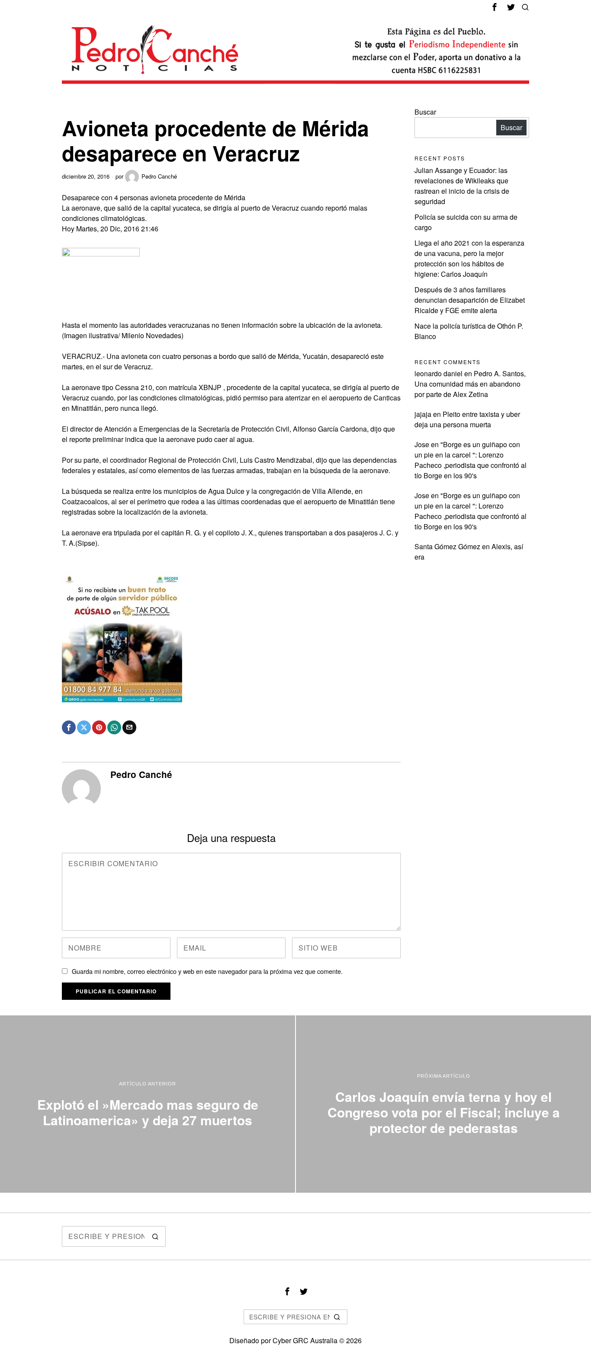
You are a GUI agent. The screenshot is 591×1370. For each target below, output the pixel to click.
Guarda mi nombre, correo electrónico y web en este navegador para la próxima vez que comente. (207, 971)
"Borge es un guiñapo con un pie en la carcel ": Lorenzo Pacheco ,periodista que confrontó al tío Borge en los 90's (470, 459)
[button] (155, 1236)
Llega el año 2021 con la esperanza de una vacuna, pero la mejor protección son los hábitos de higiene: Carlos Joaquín (469, 258)
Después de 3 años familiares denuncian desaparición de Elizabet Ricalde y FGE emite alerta (469, 300)
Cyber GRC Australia (305, 1340)
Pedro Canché (159, 176)
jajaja (422, 414)
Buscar (425, 112)
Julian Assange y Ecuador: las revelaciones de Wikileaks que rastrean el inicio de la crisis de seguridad (461, 185)
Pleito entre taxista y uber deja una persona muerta (467, 419)
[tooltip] (494, 7)
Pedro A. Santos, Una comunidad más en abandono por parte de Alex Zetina (470, 383)
